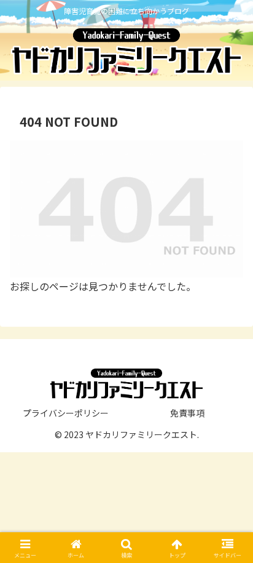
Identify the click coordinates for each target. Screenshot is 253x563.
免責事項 (187, 413)
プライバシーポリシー (66, 413)
